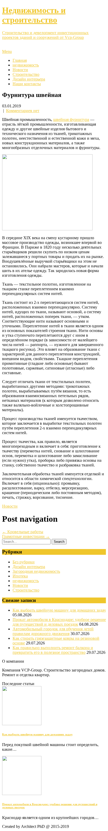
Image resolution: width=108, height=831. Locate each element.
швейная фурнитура (71, 119)
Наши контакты (27, 84)
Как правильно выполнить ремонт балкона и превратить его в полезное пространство (53, 650)
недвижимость (26, 65)
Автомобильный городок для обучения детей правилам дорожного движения (53, 631)
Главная (20, 60)
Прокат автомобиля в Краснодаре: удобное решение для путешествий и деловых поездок (59, 621)
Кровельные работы (22, 532)
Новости (20, 69)
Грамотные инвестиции (26, 536)
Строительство (26, 74)
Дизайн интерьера (29, 79)
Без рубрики (24, 562)
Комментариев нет (22, 110)
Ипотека (20, 576)
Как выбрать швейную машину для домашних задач (59, 610)
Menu (7, 51)
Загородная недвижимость (36, 571)
